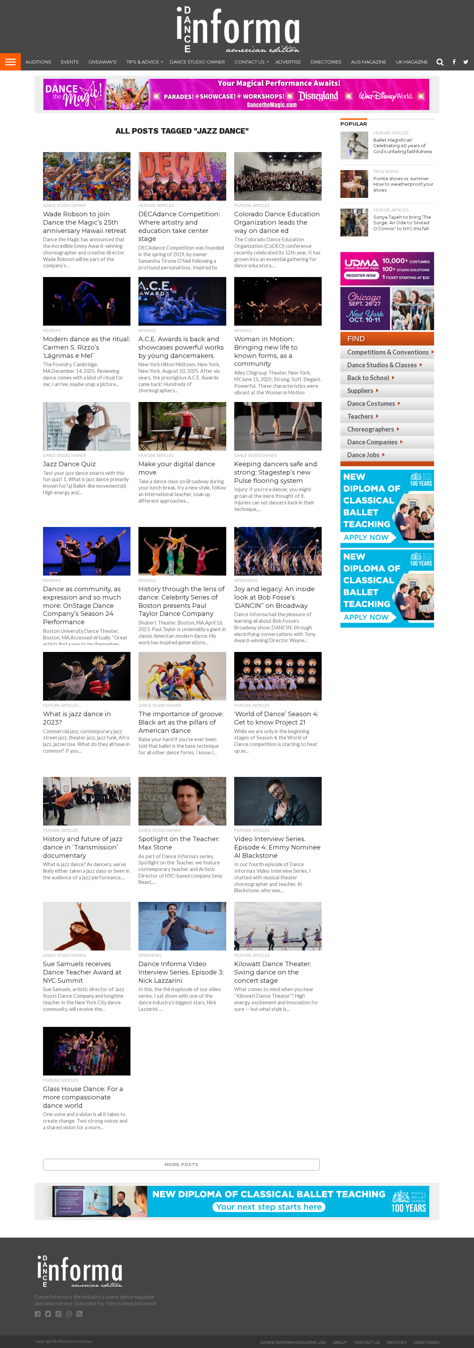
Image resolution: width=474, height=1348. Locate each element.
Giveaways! (102, 62)
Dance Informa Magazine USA (293, 1342)
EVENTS (70, 62)
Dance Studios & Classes (382, 365)
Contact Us (250, 62)
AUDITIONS (38, 62)
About (340, 1342)
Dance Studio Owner (197, 62)
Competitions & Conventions (388, 352)
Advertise (288, 62)
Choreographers (370, 429)
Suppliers (360, 390)
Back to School (368, 378)
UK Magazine (412, 62)
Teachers (360, 416)
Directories (326, 62)
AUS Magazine (368, 62)
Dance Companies (372, 442)
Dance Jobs (363, 455)
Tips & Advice (143, 62)
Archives (396, 1342)
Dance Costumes (371, 403)
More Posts (181, 1164)
